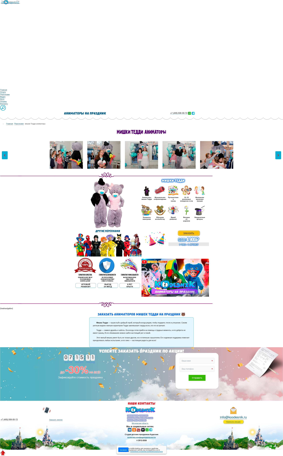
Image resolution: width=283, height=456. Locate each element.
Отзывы (150, 418)
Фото (141, 418)
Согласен (123, 450)
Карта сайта (142, 420)
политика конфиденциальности (141, 437)
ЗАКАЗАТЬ (188, 233)
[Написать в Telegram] (193, 113)
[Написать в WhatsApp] (189, 113)
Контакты (130, 420)
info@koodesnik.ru (233, 417)
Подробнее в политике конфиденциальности (146, 451)
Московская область (140, 423)
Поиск (136, 420)
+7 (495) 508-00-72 (178, 113)
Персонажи (130, 418)
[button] (5, 155)
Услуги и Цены (143, 415)
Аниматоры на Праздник (85, 113)
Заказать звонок (55, 419)
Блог (145, 418)
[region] (141, 155)
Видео (137, 418)
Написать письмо (233, 421)
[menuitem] (10, 2)
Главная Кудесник (132, 415)
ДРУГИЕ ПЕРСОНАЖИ (108, 231)
